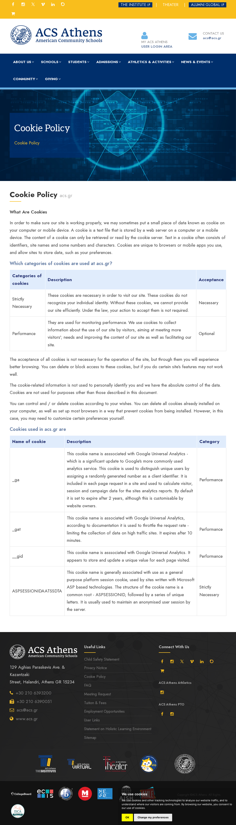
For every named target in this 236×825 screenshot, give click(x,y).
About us (22, 61)
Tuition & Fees (95, 702)
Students (77, 61)
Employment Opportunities (104, 711)
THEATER (170, 4)
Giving (51, 79)
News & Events (195, 61)
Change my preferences (153, 817)
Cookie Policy (26, 143)
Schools (49, 61)
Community (24, 79)
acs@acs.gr (27, 710)
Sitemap (90, 737)
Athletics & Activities (149, 61)
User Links (92, 720)
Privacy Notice (95, 667)
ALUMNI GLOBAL (205, 4)
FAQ (87, 685)
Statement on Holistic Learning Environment (117, 729)
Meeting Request (97, 694)
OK (127, 817)
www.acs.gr (27, 719)
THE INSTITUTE (133, 4)
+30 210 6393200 (33, 693)
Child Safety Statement (101, 659)
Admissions (107, 61)
